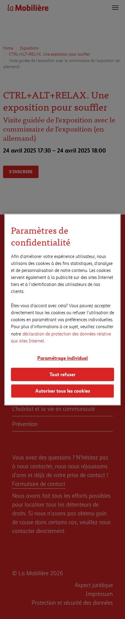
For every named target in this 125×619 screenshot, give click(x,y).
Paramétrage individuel (62, 358)
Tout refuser (62, 374)
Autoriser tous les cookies (62, 391)
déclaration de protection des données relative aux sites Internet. (61, 337)
